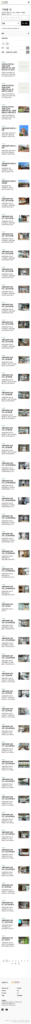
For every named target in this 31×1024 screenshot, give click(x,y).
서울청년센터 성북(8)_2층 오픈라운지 (8, 904)
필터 (3, 33)
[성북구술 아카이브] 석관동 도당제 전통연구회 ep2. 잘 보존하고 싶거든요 (8, 88)
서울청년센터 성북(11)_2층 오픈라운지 (8, 851)
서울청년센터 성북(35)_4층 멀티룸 (7, 429)
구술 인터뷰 (4, 993)
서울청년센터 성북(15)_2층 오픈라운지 (8, 780)
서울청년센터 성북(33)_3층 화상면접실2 (9, 464)
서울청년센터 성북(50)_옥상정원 (9, 164)
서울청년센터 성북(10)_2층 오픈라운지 (8, 868)
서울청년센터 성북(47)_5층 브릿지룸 (7, 217)
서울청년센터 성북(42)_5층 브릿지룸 (7, 305)
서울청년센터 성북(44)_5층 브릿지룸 (7, 270)
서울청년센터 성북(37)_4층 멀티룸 (7, 393)
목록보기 (7, 43)
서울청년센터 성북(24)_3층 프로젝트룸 (8, 621)
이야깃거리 (4, 990)
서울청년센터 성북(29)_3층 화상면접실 (8, 534)
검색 (26, 23)
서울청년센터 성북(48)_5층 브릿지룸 (7, 200)
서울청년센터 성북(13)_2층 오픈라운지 (8, 815)
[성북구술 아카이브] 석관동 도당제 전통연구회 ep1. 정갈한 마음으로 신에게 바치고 (9, 109)
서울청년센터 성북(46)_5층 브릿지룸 (7, 235)
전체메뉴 (28, 2)
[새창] (5, 982)
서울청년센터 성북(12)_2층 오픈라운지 (8, 833)
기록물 (3, 995)
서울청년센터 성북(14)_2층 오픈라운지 (8, 798)
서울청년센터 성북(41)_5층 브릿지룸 (7, 323)
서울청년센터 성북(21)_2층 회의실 (7, 674)
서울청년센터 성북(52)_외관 (9, 129)
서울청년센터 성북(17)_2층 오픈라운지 (8, 745)
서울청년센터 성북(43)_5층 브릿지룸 (7, 288)
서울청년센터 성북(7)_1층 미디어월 (7, 921)
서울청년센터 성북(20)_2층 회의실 (7, 692)
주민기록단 (19, 988)
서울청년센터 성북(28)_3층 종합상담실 (8, 552)
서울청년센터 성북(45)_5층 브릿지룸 (7, 252)
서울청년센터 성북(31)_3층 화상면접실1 (9, 499)
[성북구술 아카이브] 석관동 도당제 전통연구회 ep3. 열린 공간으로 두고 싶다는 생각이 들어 (8, 68)
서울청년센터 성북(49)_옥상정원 (9, 182)
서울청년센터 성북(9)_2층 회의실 (7, 886)
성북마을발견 (19, 995)
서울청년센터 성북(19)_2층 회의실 (7, 710)
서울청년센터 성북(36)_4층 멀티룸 (7, 411)
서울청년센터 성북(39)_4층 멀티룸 (7, 358)
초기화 (27, 17)
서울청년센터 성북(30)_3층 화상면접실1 (9, 517)
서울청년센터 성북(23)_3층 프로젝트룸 (8, 639)
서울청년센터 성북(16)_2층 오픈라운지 (8, 762)
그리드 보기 (3, 43)
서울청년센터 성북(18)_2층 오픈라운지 (8, 727)
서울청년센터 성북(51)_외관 (9, 147)
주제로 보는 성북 (5, 988)
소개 (18, 990)
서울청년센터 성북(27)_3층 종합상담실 (8, 570)
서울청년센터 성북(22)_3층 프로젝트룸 (8, 657)
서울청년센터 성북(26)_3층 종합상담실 (8, 587)
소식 (18, 993)
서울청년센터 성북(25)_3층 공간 (7, 605)
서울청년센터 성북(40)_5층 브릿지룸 (7, 341)
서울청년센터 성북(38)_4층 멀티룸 (7, 376)
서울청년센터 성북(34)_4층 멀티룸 (7, 446)
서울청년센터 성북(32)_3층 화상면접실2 (9, 482)
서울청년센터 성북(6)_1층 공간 (7, 939)
